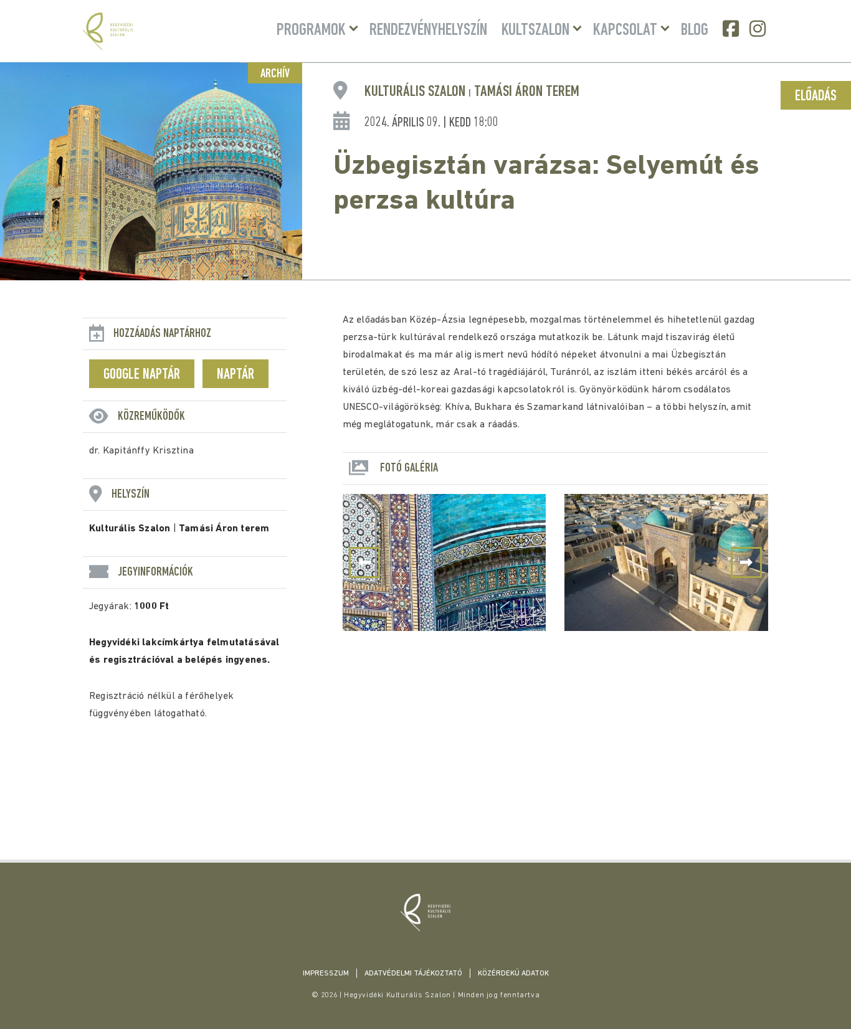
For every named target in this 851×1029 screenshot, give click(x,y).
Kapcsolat (625, 30)
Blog (694, 30)
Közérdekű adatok (513, 973)
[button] (746, 562)
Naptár (235, 375)
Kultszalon (535, 30)
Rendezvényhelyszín (428, 30)
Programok (311, 30)
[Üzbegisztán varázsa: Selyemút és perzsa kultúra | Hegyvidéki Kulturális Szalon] (425, 912)
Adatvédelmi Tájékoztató (413, 973)
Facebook (732, 28)
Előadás (816, 96)
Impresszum (326, 973)
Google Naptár (141, 375)
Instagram (758, 28)
